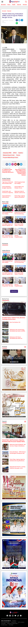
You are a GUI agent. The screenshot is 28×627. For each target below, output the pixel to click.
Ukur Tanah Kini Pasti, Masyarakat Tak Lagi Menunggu (7, 236)
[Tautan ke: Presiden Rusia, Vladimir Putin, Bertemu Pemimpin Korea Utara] (14, 309)
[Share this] (17, 20)
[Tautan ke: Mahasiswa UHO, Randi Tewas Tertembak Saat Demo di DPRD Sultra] (5, 332)
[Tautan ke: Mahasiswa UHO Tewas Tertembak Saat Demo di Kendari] (5, 339)
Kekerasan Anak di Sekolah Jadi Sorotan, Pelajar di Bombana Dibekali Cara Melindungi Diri (20, 192)
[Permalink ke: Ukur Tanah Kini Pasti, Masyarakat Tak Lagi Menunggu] (7, 231)
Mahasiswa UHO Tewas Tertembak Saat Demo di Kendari (16, 337)
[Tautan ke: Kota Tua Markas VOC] (5, 324)
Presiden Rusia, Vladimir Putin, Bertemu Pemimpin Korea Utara (13, 318)
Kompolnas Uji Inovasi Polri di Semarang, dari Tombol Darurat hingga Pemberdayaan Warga (20, 213)
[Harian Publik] (14, 1)
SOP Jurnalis (21, 622)
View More (14, 291)
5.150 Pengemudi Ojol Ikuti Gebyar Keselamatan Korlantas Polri (20, 182)
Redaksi (14, 620)
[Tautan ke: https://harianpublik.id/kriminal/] (25, 347)
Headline (20, 152)
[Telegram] (21, 164)
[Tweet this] (19, 20)
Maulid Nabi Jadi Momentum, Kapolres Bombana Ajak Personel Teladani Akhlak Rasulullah (7, 192)
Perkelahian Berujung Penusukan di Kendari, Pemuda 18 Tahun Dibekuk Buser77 (13, 357)
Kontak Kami (4, 624)
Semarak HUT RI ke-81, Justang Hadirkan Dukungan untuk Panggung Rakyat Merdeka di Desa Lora (17, 467)
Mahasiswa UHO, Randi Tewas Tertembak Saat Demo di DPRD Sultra (17, 330)
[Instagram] (12, 164)
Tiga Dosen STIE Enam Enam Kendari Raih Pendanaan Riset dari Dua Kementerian (7, 182)
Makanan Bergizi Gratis (8, 155)
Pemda (18, 155)
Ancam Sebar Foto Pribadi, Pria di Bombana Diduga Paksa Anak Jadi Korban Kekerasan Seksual (19, 187)
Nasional (4, 22)
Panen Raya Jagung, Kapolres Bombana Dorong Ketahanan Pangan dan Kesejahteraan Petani (20, 196)
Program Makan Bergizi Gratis (10, 157)
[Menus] (2, 1)
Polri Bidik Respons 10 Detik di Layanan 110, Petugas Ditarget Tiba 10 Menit (7, 224)
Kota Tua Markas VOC (15, 322)
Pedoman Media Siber (12, 623)
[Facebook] (7, 164)
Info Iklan (11, 624)
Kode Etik (3, 623)
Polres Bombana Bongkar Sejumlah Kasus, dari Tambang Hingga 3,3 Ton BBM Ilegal (7, 187)
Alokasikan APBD (7, 152)
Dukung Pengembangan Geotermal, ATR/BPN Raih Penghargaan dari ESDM (20, 236)
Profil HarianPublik (5, 622)
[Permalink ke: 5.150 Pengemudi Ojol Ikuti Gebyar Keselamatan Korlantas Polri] (7, 207)
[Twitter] (10, 164)
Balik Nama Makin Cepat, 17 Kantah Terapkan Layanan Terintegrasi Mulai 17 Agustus (20, 224)
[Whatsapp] (17, 23)
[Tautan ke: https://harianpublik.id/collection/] (25, 421)
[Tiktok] (18, 164)
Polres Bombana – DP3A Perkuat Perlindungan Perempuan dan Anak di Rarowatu (7, 196)
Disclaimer (13, 622)
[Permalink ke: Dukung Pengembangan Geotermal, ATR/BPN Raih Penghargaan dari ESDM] (20, 231)
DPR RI (14, 152)
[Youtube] (15, 164)
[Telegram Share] (22, 20)
